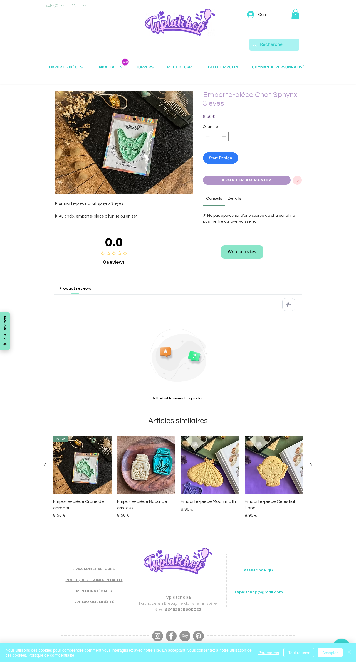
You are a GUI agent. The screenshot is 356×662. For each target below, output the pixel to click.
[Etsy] (184, 636)
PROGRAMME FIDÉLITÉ (94, 602)
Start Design (220, 158)
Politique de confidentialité (51, 655)
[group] (178, 477)
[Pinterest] (198, 636)
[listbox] (54, 5)
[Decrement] (207, 136)
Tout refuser (299, 652)
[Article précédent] (45, 464)
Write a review (242, 251)
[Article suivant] (311, 464)
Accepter (330, 652)
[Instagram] (157, 636)
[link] (214, 198)
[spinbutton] (216, 136)
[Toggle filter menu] (288, 304)
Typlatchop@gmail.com (258, 592)
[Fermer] (349, 653)
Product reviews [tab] (75, 288)
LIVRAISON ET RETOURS (94, 568)
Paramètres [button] (268, 652)
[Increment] (224, 136)
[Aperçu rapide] (146, 465)
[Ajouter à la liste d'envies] (297, 180)
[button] (54, 5)
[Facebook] (171, 636)
